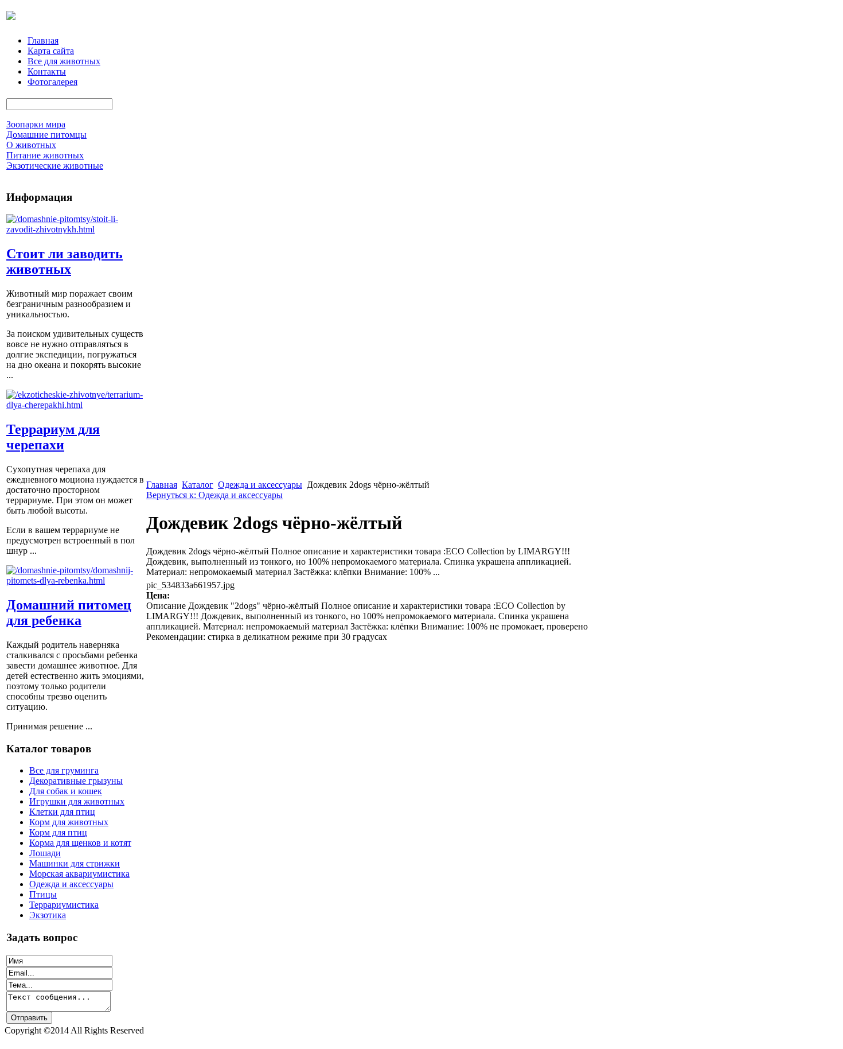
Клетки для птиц (62, 812)
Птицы (43, 894)
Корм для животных (68, 822)
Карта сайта (51, 51)
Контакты (47, 71)
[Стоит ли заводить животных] (75, 229)
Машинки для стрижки (74, 863)
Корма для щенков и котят (80, 843)
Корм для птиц (58, 832)
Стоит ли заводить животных (64, 261)
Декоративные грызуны (76, 781)
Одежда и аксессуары (71, 884)
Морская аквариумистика (79, 874)
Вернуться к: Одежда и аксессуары (214, 495)
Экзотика (47, 915)
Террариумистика (64, 905)
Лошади (45, 853)
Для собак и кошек (65, 791)
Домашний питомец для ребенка (68, 612)
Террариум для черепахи (53, 437)
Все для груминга (64, 770)
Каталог (197, 484)
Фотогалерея (52, 82)
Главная (43, 40)
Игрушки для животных (76, 801)
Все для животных (64, 61)
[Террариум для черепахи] (75, 405)
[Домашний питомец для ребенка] (75, 580)
